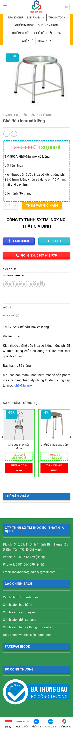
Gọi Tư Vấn (22, 724)
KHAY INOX (44, 40)
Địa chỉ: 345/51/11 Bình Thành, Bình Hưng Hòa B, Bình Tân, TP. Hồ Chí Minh (35, 547)
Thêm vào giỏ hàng (42, 205)
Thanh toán (56, 17)
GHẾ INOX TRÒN (48, 25)
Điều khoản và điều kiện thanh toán (27, 635)
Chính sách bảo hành (17, 605)
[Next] (70, 445)
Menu (8, 726)
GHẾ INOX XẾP (21, 33)
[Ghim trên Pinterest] (34, 284)
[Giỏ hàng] (66, 7)
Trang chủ (15, 17)
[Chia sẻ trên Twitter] (20, 284)
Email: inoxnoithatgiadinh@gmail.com (29, 572)
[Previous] (3, 445)
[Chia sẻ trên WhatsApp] (6, 284)
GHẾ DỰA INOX (24, 25)
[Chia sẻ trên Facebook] (13, 284)
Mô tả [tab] (7, 307)
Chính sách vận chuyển (19, 612)
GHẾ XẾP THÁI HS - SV (47, 33)
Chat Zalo (50, 726)
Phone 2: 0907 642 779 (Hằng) (24, 557)
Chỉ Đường (64, 726)
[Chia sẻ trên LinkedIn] (41, 284)
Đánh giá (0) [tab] (11, 315)
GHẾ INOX (45, 115)
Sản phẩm (33, 17)
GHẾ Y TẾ (27, 40)
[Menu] (5, 6)
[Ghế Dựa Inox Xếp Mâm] (18, 425)
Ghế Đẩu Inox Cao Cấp (54, 444)
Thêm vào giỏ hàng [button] (19, 468)
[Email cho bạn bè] (27, 284)
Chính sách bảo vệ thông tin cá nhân (28, 627)
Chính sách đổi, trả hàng (19, 620)
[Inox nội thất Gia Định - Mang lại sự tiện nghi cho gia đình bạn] (36, 7)
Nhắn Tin (36, 726)
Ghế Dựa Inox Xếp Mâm (19, 446)
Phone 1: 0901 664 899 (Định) (23, 564)
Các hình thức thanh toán (20, 597)
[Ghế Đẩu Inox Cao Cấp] (54, 425)
